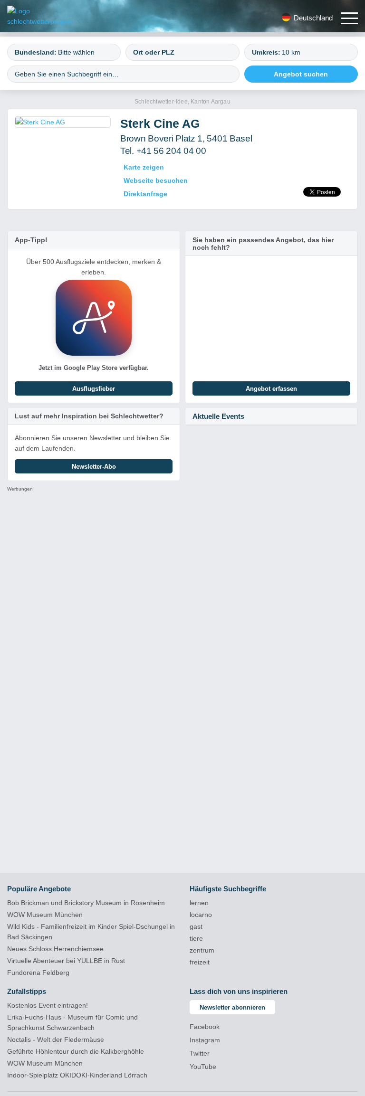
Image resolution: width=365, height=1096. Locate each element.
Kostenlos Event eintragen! (47, 1005)
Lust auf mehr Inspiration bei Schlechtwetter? (89, 416)
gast (196, 926)
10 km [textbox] (291, 52)
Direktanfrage (145, 194)
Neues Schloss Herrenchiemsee (55, 949)
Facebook (205, 1026)
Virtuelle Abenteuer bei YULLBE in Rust (66, 960)
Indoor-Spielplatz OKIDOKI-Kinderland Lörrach (77, 1075)
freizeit (200, 962)
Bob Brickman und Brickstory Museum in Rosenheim (86, 903)
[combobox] (64, 52)
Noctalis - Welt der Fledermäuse (55, 1039)
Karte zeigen (144, 167)
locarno (201, 914)
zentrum (202, 950)
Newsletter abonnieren (232, 1007)
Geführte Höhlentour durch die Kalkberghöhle (75, 1051)
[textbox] (85, 52)
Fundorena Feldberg (38, 972)
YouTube (203, 1066)
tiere (196, 938)
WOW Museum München (45, 914)
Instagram (205, 1040)
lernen (199, 903)
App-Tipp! (31, 240)
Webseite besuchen (156, 180)
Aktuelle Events (218, 416)
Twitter (200, 1053)
